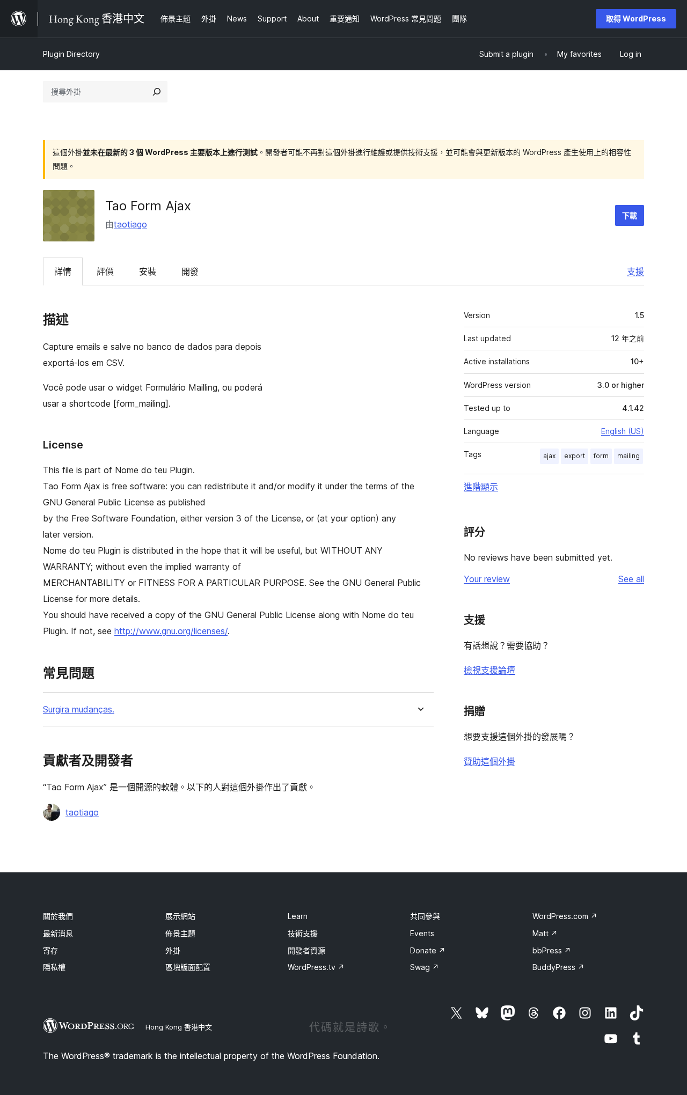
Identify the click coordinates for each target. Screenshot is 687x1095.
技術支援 (303, 933)
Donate (427, 950)
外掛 (172, 950)
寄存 (50, 950)
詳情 (62, 271)
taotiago (130, 224)
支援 (635, 271)
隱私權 (54, 967)
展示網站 (180, 916)
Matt (545, 933)
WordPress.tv (316, 967)
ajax (549, 456)
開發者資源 (306, 950)
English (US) (622, 431)
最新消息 (58, 933)
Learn (298, 916)
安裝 (147, 271)
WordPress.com (564, 916)
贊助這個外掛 (489, 761)
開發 (190, 271)
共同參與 (425, 916)
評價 (105, 271)
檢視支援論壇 (489, 670)
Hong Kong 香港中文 (178, 1027)
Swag (424, 967)
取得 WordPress (636, 18)
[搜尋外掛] (156, 91)
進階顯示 (481, 486)
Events (422, 933)
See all (631, 579)
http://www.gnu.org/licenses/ (171, 631)
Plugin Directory (71, 53)
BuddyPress (558, 967)
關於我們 (58, 916)
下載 (629, 215)
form (601, 456)
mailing (628, 456)
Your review (487, 579)
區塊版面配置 (187, 967)
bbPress (551, 950)
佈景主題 (180, 933)
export (574, 456)
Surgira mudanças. (78, 709)
